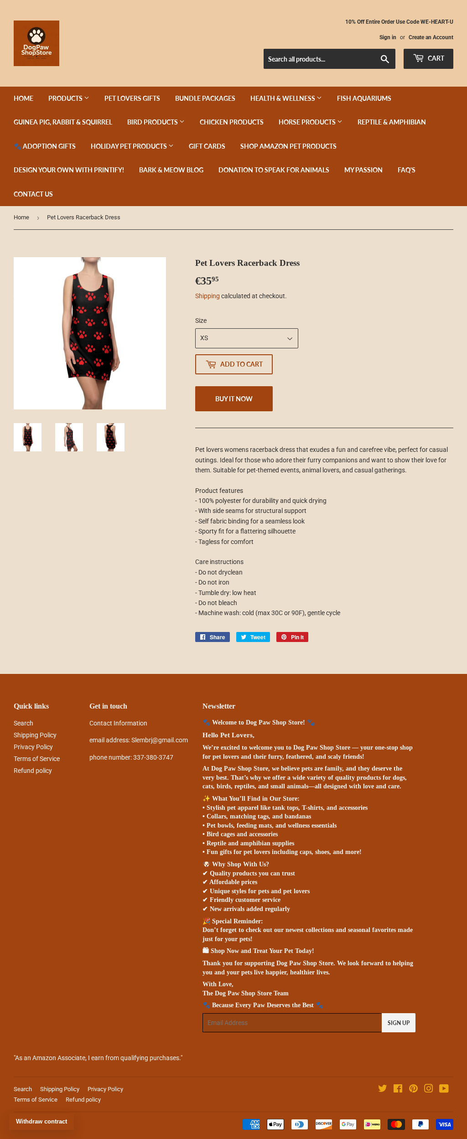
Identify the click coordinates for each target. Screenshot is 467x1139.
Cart (435, 58)
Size (201, 320)
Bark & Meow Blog (171, 170)
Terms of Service (37, 758)
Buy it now (234, 399)
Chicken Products (232, 122)
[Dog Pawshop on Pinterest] (413, 1089)
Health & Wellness (283, 98)
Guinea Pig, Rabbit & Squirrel (63, 122)
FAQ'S (406, 170)
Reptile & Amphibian (392, 122)
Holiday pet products (129, 146)
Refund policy (33, 770)
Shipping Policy (35, 735)
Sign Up (399, 1023)
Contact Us (33, 194)
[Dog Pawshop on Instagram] (428, 1089)
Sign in (387, 37)
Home (23, 98)
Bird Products (153, 122)
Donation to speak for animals (273, 170)
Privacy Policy (33, 747)
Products (66, 98)
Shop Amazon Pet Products (288, 146)
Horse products (308, 122)
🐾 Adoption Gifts (45, 146)
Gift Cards (207, 146)
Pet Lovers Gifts (132, 98)
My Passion (363, 170)
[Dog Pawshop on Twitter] (382, 1089)
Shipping (207, 296)
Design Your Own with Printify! (69, 170)
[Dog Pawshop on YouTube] (444, 1089)
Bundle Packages (205, 98)
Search (23, 723)
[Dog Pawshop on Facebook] (398, 1089)
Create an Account (431, 37)
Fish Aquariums (364, 98)
